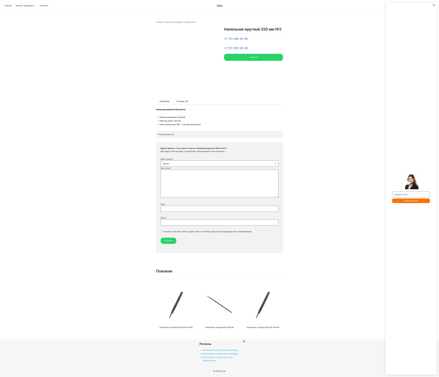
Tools (219, 5)
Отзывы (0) (182, 101)
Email (164, 218)
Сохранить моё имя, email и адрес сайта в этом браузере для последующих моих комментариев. (207, 231)
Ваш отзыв (166, 168)
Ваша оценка (167, 159)
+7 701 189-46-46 (236, 48)
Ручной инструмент (174, 22)
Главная (8, 5)
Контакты (44, 5)
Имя (163, 204)
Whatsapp (253, 57)
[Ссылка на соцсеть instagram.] (244, 341)
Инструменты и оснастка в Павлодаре (220, 354)
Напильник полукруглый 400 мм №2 (176, 327)
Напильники (190, 22)
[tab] (164, 101)
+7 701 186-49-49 (236, 38)
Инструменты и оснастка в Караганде (220, 350)
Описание (164, 101)
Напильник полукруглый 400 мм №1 (263, 327)
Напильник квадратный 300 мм (219, 327)
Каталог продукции (24, 5)
